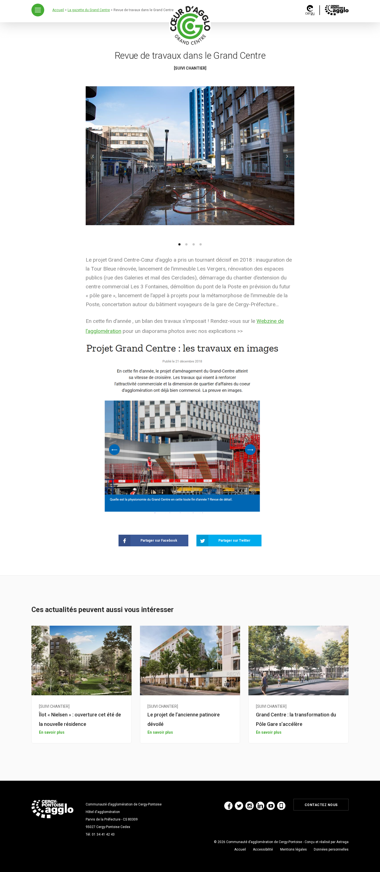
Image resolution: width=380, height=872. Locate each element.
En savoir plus (52, 732)
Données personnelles (331, 849)
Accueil (240, 849)
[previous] (93, 156)
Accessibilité (263, 849)
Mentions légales (293, 849)
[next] (287, 156)
